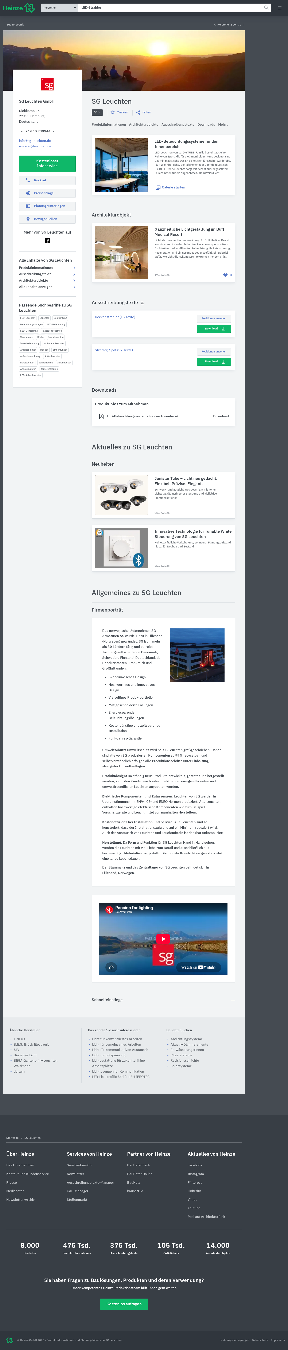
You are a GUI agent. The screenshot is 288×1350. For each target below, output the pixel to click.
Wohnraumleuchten (54, 343)
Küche (40, 337)
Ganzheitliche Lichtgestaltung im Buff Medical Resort (189, 232)
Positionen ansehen (214, 318)
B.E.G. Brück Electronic (31, 1044)
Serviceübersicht (80, 1165)
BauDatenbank (138, 1165)
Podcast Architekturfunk (206, 1217)
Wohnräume (26, 337)
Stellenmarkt (77, 1200)
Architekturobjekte (33, 280)
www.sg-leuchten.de (35, 146)
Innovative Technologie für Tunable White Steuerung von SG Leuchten (193, 534)
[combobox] (174, 8)
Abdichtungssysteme (187, 1039)
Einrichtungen (60, 350)
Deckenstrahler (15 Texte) (115, 317)
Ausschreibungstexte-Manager (90, 1183)
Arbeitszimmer (28, 350)
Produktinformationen (36, 268)
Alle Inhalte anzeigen (35, 287)
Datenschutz (260, 1340)
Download (211, 328)
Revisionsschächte (185, 1060)
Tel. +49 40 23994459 (37, 131)
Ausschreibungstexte (35, 274)
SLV (16, 1050)
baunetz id (135, 1191)
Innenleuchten (55, 337)
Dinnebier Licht (25, 1055)
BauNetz (133, 1183)
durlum (19, 1071)
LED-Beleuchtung (56, 324)
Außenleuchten (52, 356)
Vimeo (192, 1200)
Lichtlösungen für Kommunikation (118, 1071)
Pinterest (195, 1183)
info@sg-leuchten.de (35, 141)
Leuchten (44, 318)
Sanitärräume (46, 363)
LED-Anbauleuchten (30, 375)
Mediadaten (15, 1191)
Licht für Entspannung (108, 1055)
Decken (44, 350)
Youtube (194, 1208)
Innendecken (64, 363)
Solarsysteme (181, 1066)
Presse (11, 1183)
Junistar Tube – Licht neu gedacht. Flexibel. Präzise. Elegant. (186, 481)
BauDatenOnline (139, 1174)
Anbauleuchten (28, 369)
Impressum (278, 1340)
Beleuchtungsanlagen (31, 324)
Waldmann (22, 1066)
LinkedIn (194, 1191)
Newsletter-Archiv (20, 1200)
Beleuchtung (60, 318)
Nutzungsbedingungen (235, 1340)
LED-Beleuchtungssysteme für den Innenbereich (186, 144)
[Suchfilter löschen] (97, 112)
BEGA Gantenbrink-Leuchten (36, 1060)
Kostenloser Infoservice (47, 163)
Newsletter (75, 1174)
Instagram (196, 1174)
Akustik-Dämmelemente (189, 1044)
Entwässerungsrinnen (187, 1050)
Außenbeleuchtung (30, 356)
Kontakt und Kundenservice (27, 1174)
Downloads (206, 124)
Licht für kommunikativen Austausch (120, 1050)
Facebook (195, 1165)
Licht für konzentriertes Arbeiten (117, 1039)
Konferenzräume (49, 369)
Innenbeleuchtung (29, 343)
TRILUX (19, 1039)
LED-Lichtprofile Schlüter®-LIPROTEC (120, 1077)
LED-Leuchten (27, 318)
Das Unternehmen (20, 1165)
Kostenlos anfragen (124, 1304)
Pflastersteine (181, 1055)
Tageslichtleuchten (52, 331)
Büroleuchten (27, 363)
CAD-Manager (77, 1191)
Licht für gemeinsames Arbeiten (116, 1044)
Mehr (222, 124)
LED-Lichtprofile (29, 331)
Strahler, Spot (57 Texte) (114, 350)
